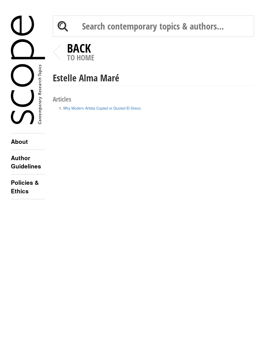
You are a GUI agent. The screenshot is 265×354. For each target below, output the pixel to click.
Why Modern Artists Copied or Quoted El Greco (102, 108)
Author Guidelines (26, 162)
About (19, 141)
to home (80, 52)
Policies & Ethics (25, 186)
